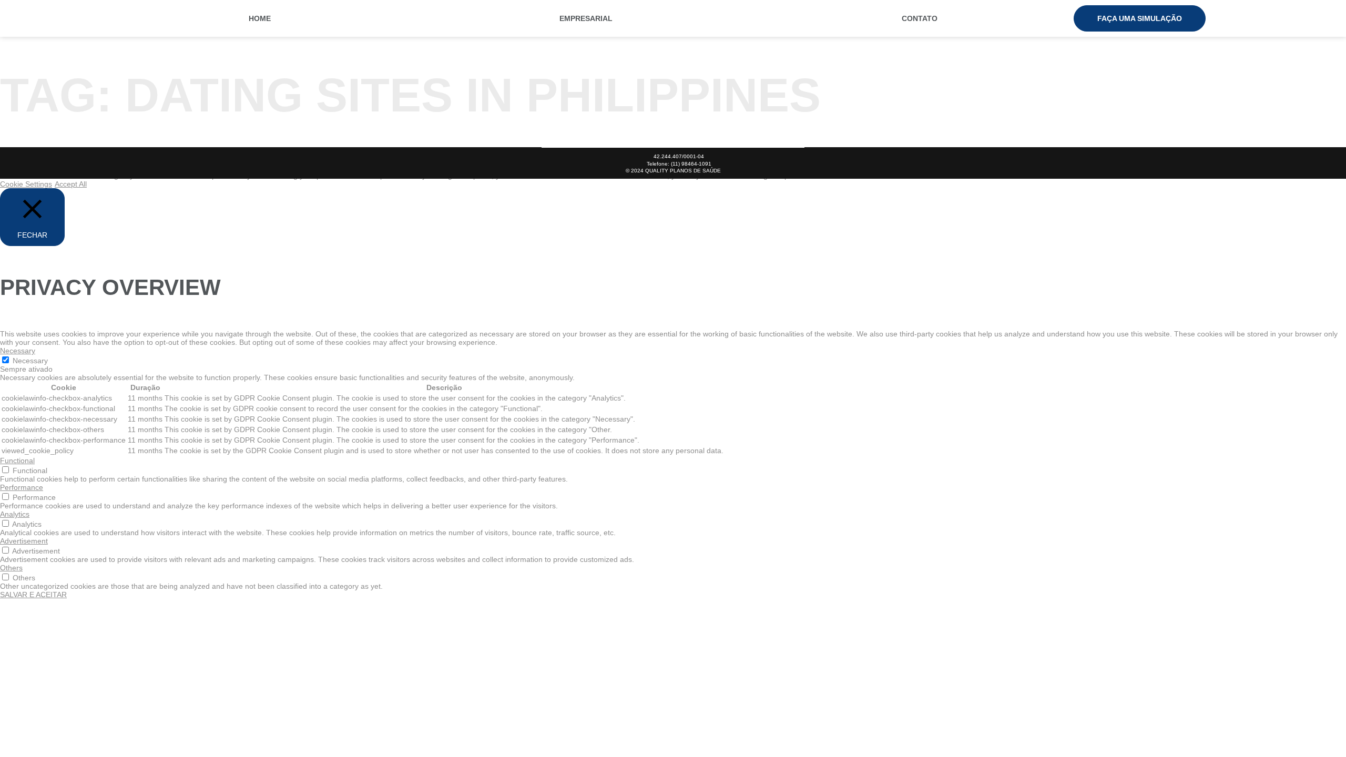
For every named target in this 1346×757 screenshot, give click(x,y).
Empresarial (586, 18)
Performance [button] (21, 487)
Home (260, 18)
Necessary (30, 360)
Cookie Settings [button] (26, 184)
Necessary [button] (17, 350)
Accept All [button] (71, 184)
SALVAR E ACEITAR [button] (33, 594)
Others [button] (11, 568)
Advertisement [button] (24, 541)
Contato (919, 18)
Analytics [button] (14, 514)
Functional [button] (17, 460)
